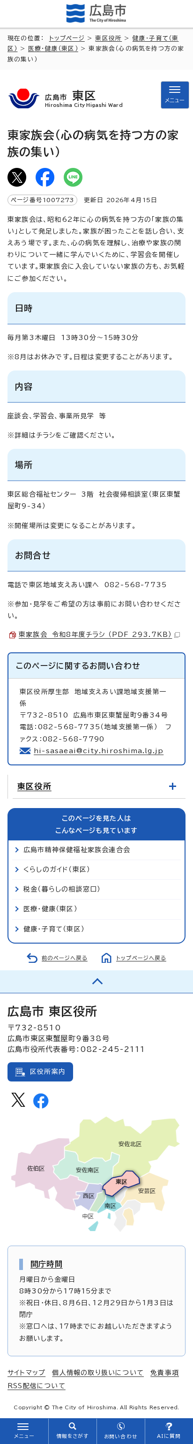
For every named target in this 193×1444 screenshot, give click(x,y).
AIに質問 (169, 1436)
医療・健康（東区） (53, 48)
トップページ (67, 38)
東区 (84, 98)
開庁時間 (46, 1264)
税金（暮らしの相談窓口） (62, 889)
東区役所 (108, 38)
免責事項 (164, 1372)
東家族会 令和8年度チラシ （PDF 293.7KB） (95, 634)
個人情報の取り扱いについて (98, 1372)
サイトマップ (26, 1372)
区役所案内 (48, 1071)
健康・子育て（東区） (54, 929)
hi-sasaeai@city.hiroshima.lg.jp (98, 751)
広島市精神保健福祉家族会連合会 (76, 850)
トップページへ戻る (141, 957)
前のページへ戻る (65, 957)
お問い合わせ (120, 1436)
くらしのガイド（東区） (56, 869)
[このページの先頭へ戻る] (96, 981)
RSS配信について (36, 1386)
